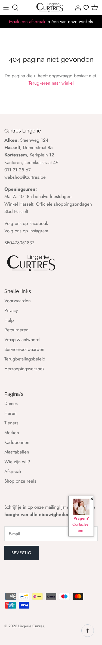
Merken (11, 432)
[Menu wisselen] (6, 8)
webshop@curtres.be (25, 177)
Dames (11, 403)
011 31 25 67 (17, 169)
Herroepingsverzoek (24, 368)
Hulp (9, 320)
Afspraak (12, 471)
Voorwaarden (17, 300)
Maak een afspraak (27, 21)
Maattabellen (16, 452)
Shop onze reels (20, 481)
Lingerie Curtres (31, 626)
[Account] (76, 8)
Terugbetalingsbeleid (24, 359)
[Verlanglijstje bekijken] (86, 7)
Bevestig (21, 553)
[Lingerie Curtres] (50, 7)
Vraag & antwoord (22, 339)
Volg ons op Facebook (26, 223)
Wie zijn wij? (17, 461)
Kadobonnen (16, 442)
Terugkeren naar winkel (51, 83)
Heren (10, 413)
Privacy (11, 310)
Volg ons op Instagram (26, 230)
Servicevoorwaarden (24, 349)
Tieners (11, 422)
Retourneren (16, 329)
